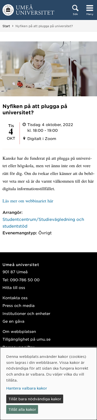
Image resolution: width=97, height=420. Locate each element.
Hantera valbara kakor (26, 388)
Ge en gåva (13, 321)
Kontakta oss (15, 297)
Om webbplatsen (19, 331)
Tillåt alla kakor (22, 409)
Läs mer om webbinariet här (27, 201)
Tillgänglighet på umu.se (26, 339)
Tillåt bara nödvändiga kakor (34, 399)
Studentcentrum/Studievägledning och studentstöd (43, 222)
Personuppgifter (18, 347)
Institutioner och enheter (26, 313)
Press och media (18, 305)
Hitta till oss (13, 287)
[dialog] (48, 383)
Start (6, 26)
